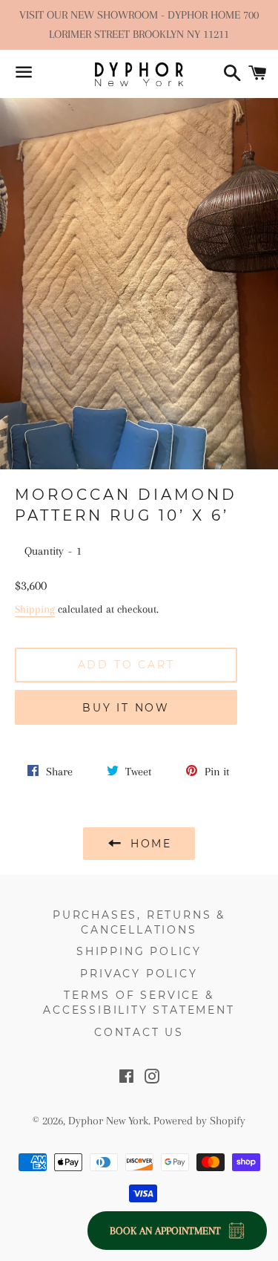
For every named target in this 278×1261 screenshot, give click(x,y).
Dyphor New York (108, 1120)
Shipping (35, 609)
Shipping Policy (139, 951)
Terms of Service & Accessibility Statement (138, 1002)
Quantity (44, 551)
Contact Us (139, 1032)
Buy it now (126, 707)
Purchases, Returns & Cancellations (139, 922)
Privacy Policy (138, 973)
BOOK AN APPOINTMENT (165, 1230)
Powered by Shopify (199, 1120)
